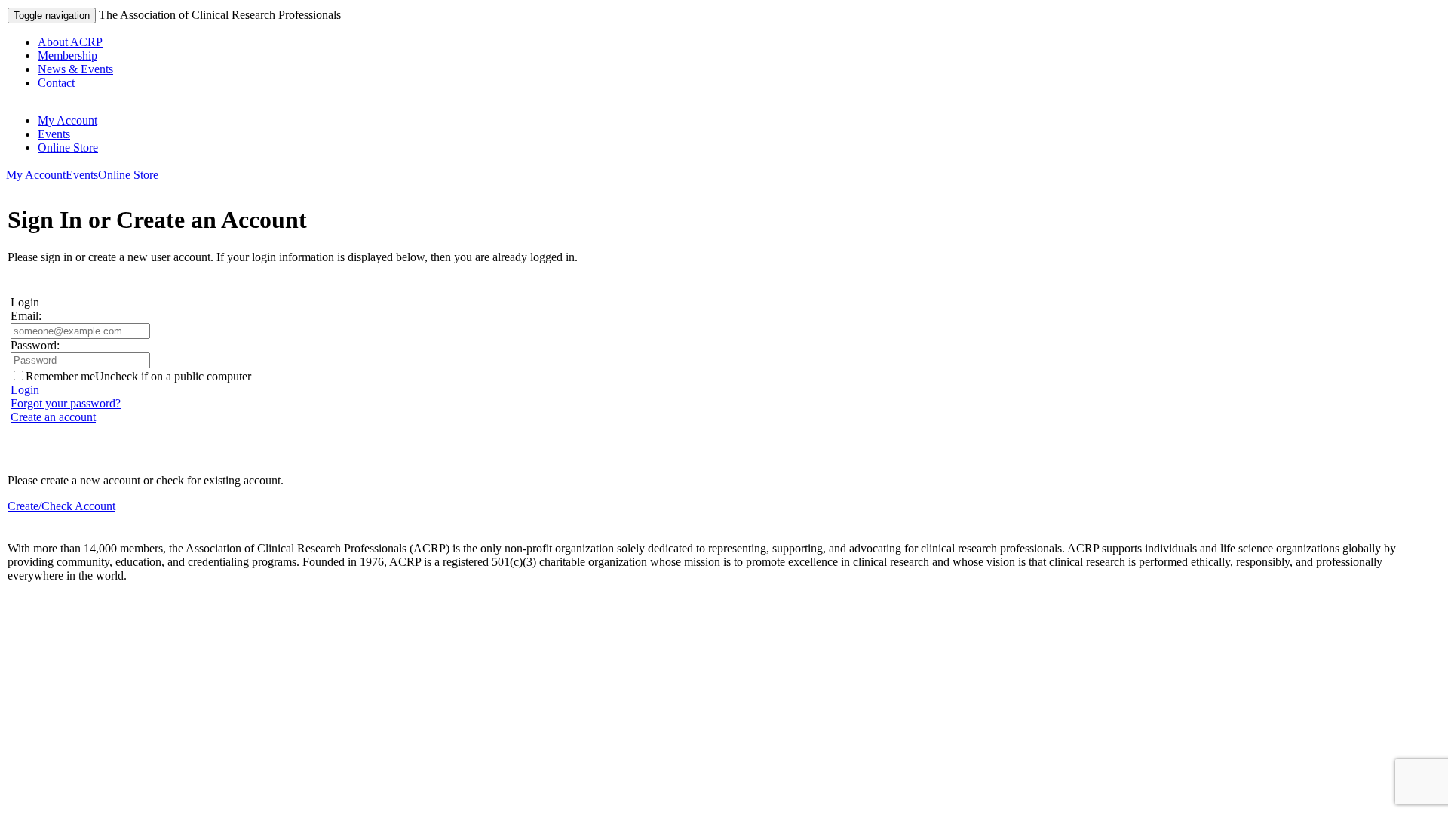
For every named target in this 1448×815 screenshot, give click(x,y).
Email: (26, 315)
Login (25, 389)
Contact (56, 82)
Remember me (60, 376)
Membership (67, 55)
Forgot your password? (66, 403)
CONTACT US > (52, 601)
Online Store (68, 147)
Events (54, 134)
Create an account (53, 417)
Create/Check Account (61, 506)
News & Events (75, 69)
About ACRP (70, 41)
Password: (35, 345)
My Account (67, 120)
